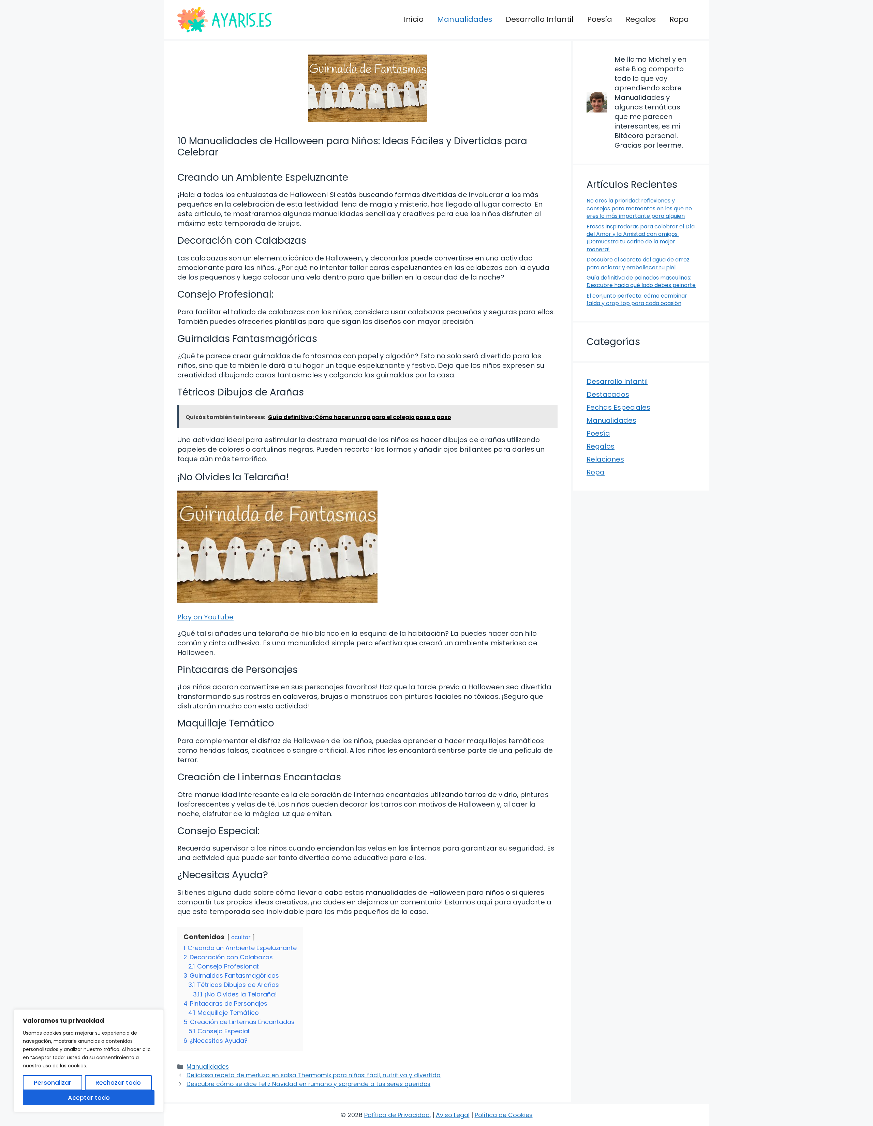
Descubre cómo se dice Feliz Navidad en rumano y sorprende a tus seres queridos (308, 1084)
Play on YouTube (205, 617)
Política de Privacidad (397, 1115)
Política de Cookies (504, 1115)
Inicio (414, 19)
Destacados (608, 394)
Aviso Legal (453, 1115)
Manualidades (464, 19)
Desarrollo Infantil (540, 19)
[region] (89, 1060)
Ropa (679, 19)
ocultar (241, 937)
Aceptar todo (89, 1097)
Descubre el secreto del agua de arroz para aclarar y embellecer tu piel (638, 263)
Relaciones (605, 459)
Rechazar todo (118, 1082)
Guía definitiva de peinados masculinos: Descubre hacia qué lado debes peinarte (641, 281)
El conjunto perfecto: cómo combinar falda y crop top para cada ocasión (637, 299)
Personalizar (52, 1082)
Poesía (599, 19)
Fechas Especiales (618, 407)
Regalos (641, 19)
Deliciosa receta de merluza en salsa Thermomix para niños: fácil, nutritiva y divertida (314, 1075)
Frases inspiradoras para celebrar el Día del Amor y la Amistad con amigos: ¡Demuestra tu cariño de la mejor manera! (641, 238)
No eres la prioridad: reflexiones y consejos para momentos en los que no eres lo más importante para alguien (639, 208)
